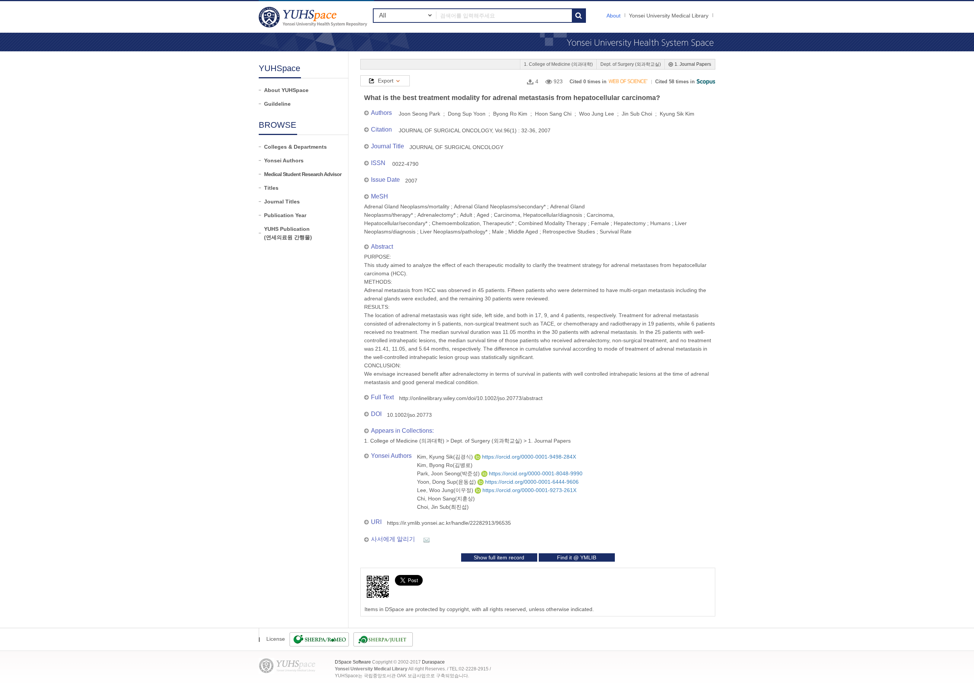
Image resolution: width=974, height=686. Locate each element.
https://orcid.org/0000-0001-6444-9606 (531, 482)
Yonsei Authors (284, 160)
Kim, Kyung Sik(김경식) (445, 457)
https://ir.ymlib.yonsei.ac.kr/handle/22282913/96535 (449, 523)
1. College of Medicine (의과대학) (558, 64)
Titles (271, 188)
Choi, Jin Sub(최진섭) (443, 507)
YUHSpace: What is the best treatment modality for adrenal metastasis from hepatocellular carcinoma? (314, 17)
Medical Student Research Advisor (302, 174)
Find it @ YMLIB (576, 557)
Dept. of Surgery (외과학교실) (630, 64)
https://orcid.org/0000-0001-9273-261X (528, 490)
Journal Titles (282, 201)
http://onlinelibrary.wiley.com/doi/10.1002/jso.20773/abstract (471, 398)
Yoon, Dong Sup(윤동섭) (447, 482)
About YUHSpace (286, 90)
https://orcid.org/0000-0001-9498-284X (528, 457)
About (613, 16)
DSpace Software (353, 662)
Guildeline (277, 104)
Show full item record (499, 557)
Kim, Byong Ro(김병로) (445, 465)
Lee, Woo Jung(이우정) (446, 490)
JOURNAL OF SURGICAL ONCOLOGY (456, 147)
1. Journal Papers (693, 64)
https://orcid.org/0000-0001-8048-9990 (534, 473)
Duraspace (433, 662)
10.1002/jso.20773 (409, 415)
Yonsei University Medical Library (668, 16)
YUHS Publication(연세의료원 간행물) (288, 233)
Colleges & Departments (295, 147)
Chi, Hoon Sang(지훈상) (446, 498)
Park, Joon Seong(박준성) (449, 473)
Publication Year (285, 215)
